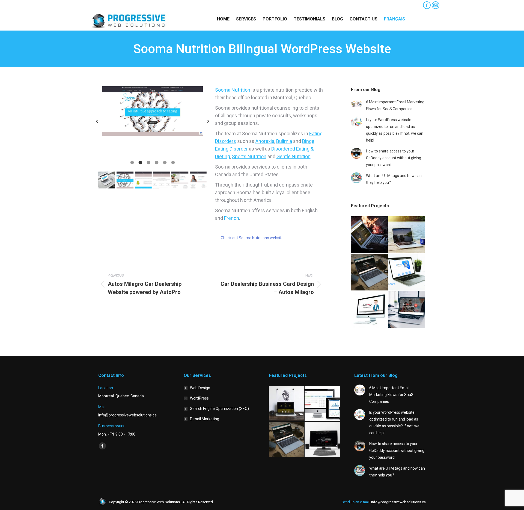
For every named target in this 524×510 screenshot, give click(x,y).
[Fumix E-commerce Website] (369, 235)
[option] (152, 111)
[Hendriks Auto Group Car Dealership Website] (322, 439)
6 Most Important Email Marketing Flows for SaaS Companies (395, 105)
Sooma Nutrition (232, 90)
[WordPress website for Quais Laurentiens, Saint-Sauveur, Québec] (407, 235)
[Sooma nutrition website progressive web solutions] (106, 180)
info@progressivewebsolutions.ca (119, 5)
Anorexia (264, 141)
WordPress (199, 398)
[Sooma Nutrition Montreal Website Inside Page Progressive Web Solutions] (143, 180)
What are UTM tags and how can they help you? (394, 179)
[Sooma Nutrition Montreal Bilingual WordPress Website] (125, 180)
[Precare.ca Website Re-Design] (407, 272)
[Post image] (356, 104)
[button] (97, 121)
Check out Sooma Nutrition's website (252, 238)
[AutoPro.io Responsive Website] (407, 309)
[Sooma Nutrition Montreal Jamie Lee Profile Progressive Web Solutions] (179, 180)
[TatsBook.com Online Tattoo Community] (287, 404)
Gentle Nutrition (293, 156)
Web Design (200, 388)
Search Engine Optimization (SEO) (219, 408)
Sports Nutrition (249, 156)
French (231, 218)
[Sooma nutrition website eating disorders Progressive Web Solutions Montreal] (161, 180)
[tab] (132, 162)
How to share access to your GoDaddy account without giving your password (393, 158)
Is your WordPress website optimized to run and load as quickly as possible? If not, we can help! (394, 130)
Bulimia (284, 141)
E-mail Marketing (204, 419)
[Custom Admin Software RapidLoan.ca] (322, 404)
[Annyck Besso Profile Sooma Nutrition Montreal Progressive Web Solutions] (198, 180)
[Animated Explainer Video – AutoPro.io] (369, 309)
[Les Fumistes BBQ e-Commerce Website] (369, 272)
